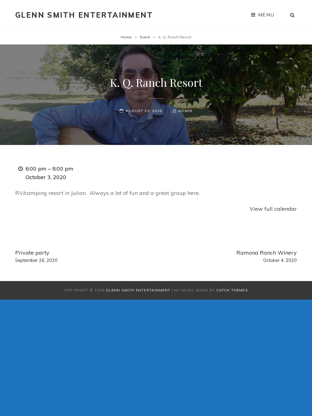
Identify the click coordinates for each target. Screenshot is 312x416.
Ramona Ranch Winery (266, 256)
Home (126, 37)
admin (185, 110)
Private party (36, 256)
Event (145, 37)
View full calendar (273, 208)
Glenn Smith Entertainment (84, 14)
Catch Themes (232, 290)
